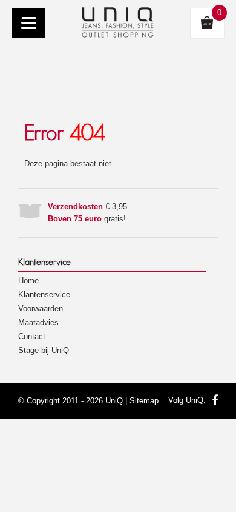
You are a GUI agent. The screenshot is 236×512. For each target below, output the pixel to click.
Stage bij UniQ (43, 350)
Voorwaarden (40, 308)
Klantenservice (44, 294)
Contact (31, 336)
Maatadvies (38, 322)
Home (28, 280)
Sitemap (144, 400)
